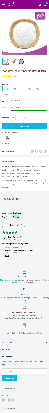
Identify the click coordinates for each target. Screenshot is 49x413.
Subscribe (10, 378)
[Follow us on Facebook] (3, 400)
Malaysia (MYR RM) (9, 389)
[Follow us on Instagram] (8, 400)
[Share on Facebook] (32, 151)
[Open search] (36, 4)
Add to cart (24, 126)
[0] (44, 4)
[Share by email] (45, 151)
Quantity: (5, 118)
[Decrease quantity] (13, 117)
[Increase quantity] (25, 117)
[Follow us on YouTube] (12, 400)
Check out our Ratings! (8, 280)
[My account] (40, 4)
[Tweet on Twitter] (40, 151)
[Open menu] (3, 4)
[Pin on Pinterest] (36, 151)
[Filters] (4, 225)
